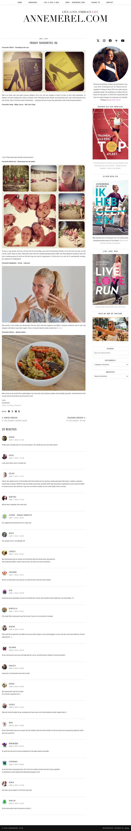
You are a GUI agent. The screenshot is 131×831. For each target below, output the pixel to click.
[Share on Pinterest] (16, 411)
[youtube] (122, 40)
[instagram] (104, 40)
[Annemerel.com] (65, 16)
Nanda (11, 683)
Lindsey (12, 551)
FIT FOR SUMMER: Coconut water (14, 419)
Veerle (12, 704)
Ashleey (12, 665)
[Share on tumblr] (19, 411)
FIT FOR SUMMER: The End (75, 419)
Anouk (11, 437)
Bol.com (59, 328)
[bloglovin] (116, 40)
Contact (109, 2)
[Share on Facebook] (9, 411)
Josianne (13, 572)
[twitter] (98, 40)
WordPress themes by (116, 828)
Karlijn (12, 800)
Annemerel (33, 2)
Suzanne (12, 647)
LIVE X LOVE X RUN (51, 2)
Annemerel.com (15, 828)
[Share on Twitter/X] (13, 411)
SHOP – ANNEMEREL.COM (75, 2)
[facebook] (110, 40)
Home (20, 2)
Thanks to (95, 2)
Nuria (11, 782)
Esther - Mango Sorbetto (20, 515)
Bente (11, 533)
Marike (12, 626)
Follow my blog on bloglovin (11, 405)
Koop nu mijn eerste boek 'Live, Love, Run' (110, 307)
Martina (12, 496)
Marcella (13, 608)
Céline (12, 473)
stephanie (13, 761)
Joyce (11, 455)
